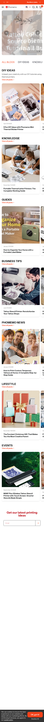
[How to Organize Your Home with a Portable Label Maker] (21, 225)
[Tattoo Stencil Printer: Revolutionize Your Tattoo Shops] (21, 286)
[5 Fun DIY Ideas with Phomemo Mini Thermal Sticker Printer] (21, 102)
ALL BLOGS (8, 62)
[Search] (33, 7)
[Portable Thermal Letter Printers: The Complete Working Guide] (21, 163)
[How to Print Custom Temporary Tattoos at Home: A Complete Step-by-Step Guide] (21, 348)
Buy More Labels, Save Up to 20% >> (19, 2)
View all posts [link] (7, 79)
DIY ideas (23, 62)
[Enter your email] (38, 523)
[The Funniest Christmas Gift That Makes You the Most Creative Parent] (21, 409)
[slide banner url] (22, 32)
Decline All (35, 719)
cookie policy (8, 720)
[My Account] (36, 7)
